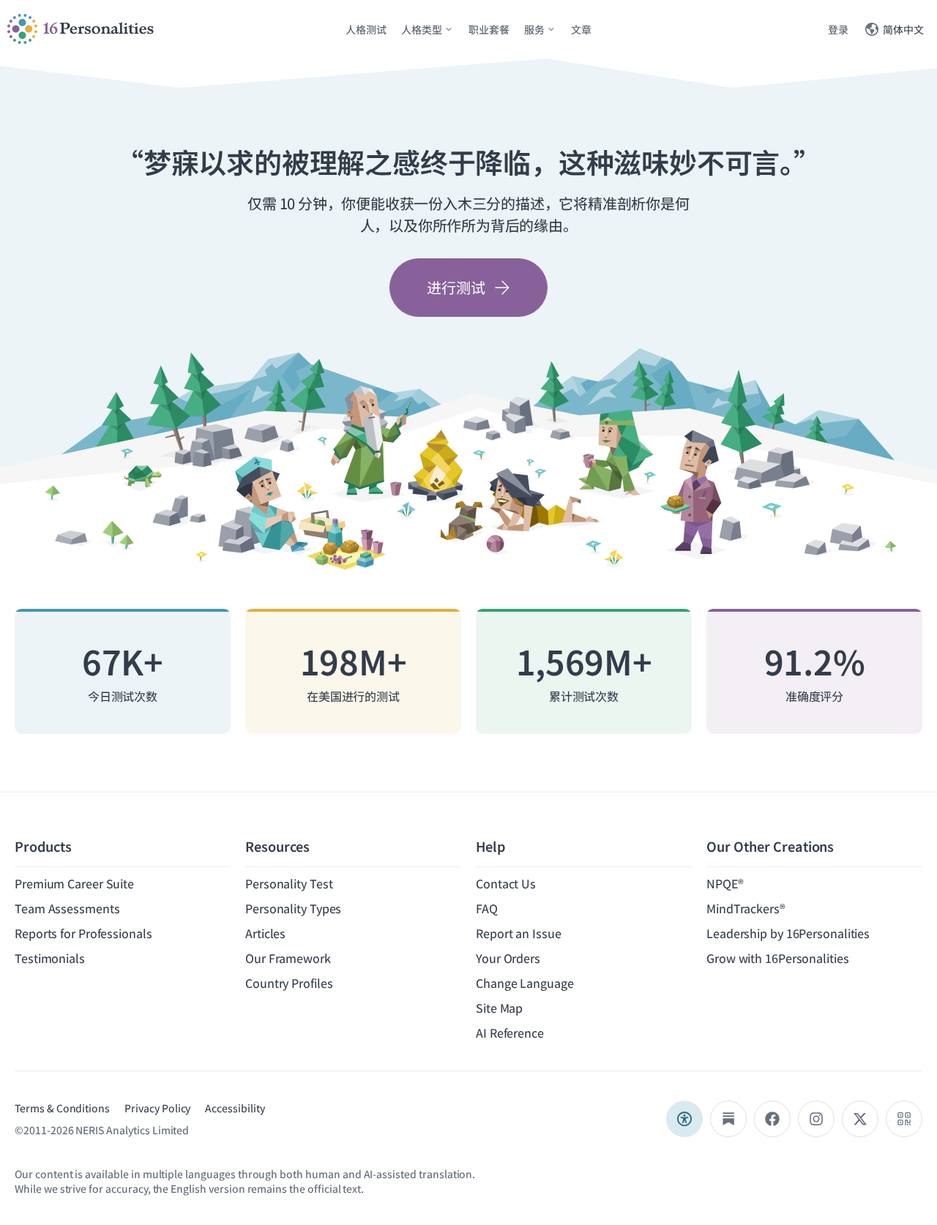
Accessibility (234, 1108)
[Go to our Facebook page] (772, 1119)
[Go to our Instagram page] (816, 1119)
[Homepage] (80, 29)
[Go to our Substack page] (728, 1119)
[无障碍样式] (684, 1119)
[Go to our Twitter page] (860, 1119)
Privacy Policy (157, 1108)
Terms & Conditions (62, 1108)
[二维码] (904, 1119)
